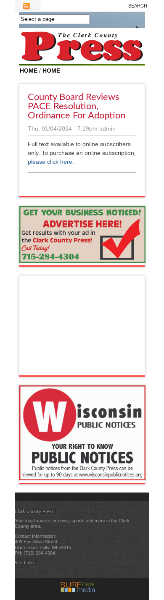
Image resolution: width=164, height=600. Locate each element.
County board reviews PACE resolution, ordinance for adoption (76, 106)
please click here (50, 161)
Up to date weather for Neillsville (82, 367)
